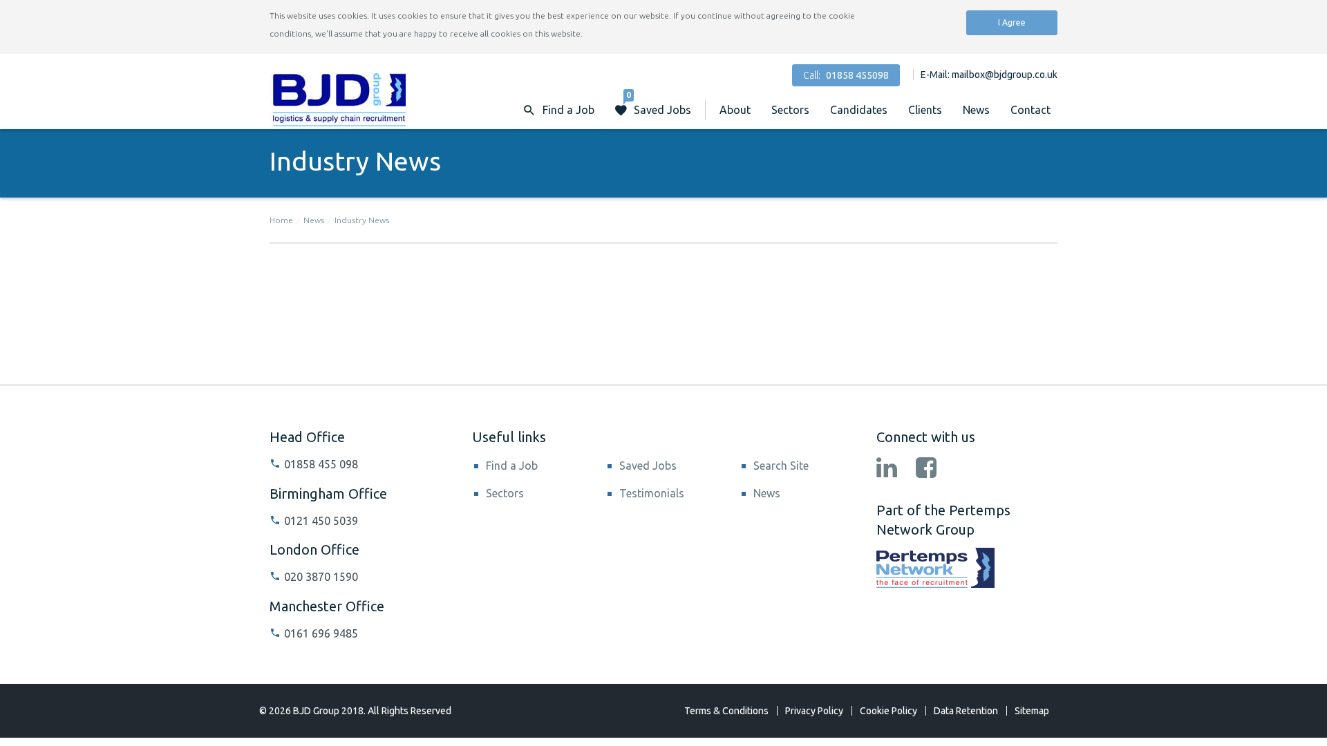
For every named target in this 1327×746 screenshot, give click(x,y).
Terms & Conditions (726, 710)
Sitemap (1032, 710)
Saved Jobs (658, 103)
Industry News (362, 220)
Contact (1030, 110)
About (735, 110)
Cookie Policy (888, 710)
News (976, 110)
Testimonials (651, 493)
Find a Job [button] (568, 110)
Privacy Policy (814, 710)
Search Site (781, 465)
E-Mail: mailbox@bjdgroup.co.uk (989, 74)
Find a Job (512, 465)
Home (281, 220)
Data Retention (966, 710)
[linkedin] (886, 469)
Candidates (858, 110)
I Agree (1012, 22)
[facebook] (926, 469)
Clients (925, 110)
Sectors (790, 110)
